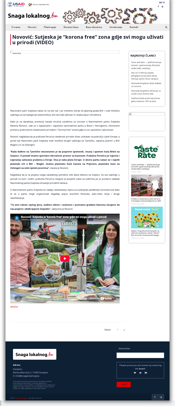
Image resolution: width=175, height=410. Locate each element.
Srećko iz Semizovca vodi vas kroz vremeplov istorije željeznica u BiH (146, 200)
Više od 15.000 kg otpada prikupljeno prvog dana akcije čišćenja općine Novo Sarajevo (144, 75)
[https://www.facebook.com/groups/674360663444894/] (158, 6)
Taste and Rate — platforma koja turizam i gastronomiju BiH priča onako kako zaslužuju (146, 65)
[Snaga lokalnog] (33, 13)
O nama (15, 27)
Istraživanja (116, 27)
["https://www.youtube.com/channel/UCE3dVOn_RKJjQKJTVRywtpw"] (162, 6)
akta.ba (14, 306)
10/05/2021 (16, 53)
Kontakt (134, 27)
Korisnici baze (71, 27)
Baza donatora (94, 27)
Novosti (32, 27)
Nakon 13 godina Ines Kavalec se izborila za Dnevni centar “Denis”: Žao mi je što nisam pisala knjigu (145, 233)
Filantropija (50, 27)
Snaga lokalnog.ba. (21, 398)
